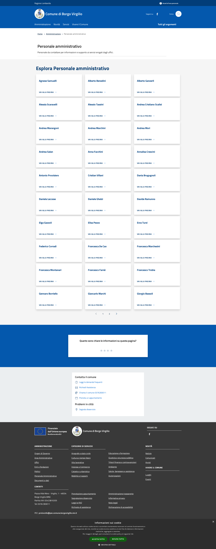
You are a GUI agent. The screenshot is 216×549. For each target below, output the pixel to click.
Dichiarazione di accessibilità (120, 507)
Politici (37, 471)
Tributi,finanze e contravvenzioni (122, 462)
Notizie (149, 453)
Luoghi (148, 474)
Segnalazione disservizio (82, 498)
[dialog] (108, 534)
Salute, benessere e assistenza (121, 471)
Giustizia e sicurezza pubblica (120, 457)
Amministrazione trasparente (121, 493)
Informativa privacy (116, 498)
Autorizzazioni (114, 475)
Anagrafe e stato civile (81, 453)
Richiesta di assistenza (81, 507)
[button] (108, 544)
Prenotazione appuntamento (84, 493)
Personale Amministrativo (45, 475)
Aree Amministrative (43, 457)
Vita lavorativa (78, 462)
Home (40, 33)
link (132, 534)
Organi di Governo (42, 453)
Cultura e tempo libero (81, 457)
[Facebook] (156, 14)
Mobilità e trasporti (80, 475)
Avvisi (148, 462)
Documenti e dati (41, 480)
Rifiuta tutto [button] (118, 539)
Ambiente (112, 466)
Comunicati (150, 457)
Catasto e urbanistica (81, 471)
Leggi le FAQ (77, 502)
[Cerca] (179, 14)
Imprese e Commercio (81, 466)
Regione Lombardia (42, 3)
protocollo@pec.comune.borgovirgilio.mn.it (58, 512)
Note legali (113, 502)
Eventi (148, 479)
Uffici (36, 462)
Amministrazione (53, 33)
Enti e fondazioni (41, 466)
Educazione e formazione (119, 453)
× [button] (213, 522)
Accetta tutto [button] (98, 539)
